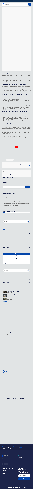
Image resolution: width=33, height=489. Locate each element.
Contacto (20, 1)
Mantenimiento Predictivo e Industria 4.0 (11, 205)
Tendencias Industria (11, 73)
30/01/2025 (4, 73)
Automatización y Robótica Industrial (10, 200)
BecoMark (16, 485)
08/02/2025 (10, 334)
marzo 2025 (5, 231)
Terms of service (10, 487)
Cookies (24, 487)
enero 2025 (5, 236)
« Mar (5, 253)
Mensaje (13, 1)
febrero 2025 (5, 233)
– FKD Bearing (4, 470)
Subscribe (23, 478)
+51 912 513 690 (17, 447)
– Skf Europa (4, 473)
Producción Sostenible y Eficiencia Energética (12, 201)
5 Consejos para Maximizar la (13, 291)
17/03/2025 (10, 292)
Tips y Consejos (6, 247)
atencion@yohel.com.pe (27, 447)
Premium (20, 458)
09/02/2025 (10, 299)
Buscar (5, 182)
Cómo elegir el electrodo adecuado (14, 332)
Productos (20, 457)
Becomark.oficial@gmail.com (9, 174)
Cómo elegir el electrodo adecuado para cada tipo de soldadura (16, 203)
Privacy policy (18, 487)
